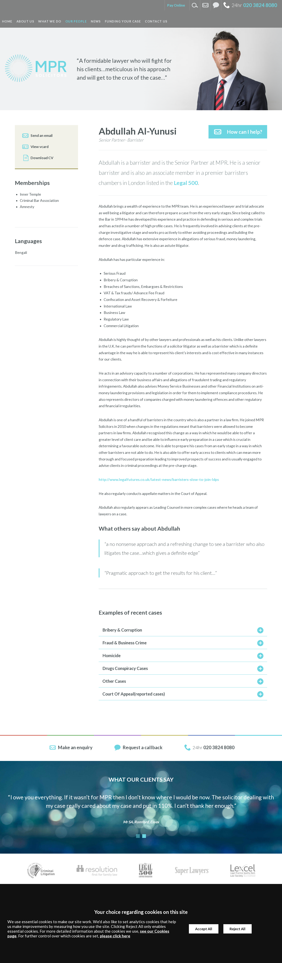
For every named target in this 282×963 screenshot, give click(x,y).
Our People (76, 21)
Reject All (237, 929)
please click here (115, 935)
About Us (25, 21)
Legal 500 (186, 182)
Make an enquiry (75, 747)
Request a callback (142, 747)
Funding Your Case (123, 21)
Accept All (203, 929)
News (96, 21)
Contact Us (156, 21)
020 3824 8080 (260, 5)
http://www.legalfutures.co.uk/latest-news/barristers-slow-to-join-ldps (159, 479)
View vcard (40, 146)
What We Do (49, 21)
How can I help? (244, 132)
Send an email (42, 135)
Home (7, 21)
